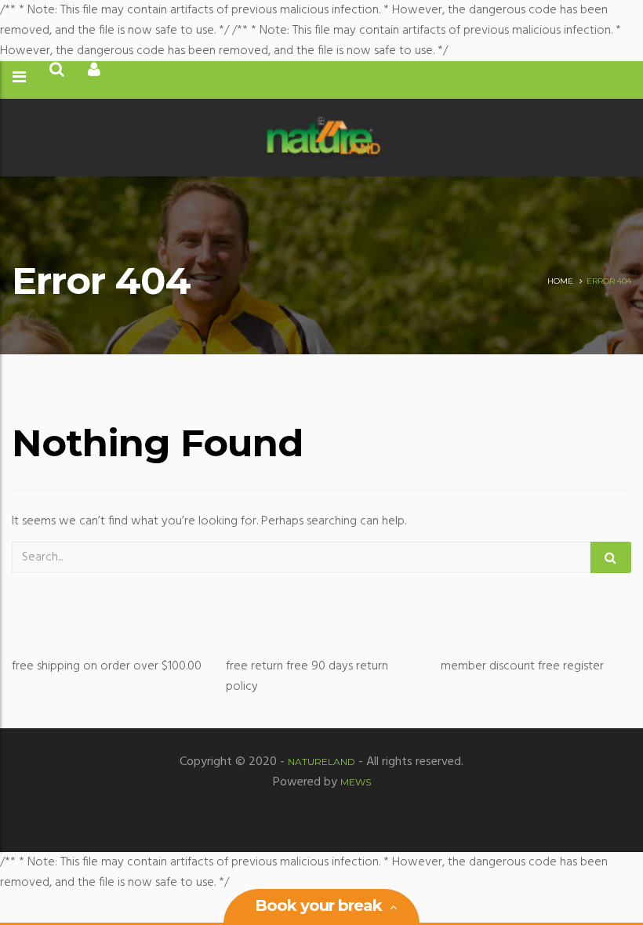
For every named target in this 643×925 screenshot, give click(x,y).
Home (560, 281)
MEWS (355, 782)
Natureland (321, 761)
